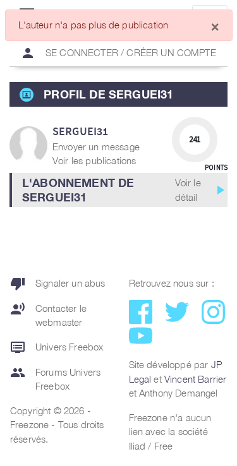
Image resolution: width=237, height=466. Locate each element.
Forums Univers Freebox (55, 378)
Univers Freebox (56, 347)
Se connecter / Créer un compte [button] (118, 53)
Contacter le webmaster (48, 314)
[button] (118, 190)
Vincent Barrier (195, 379)
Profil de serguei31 (108, 94)
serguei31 (80, 131)
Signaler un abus (58, 283)
